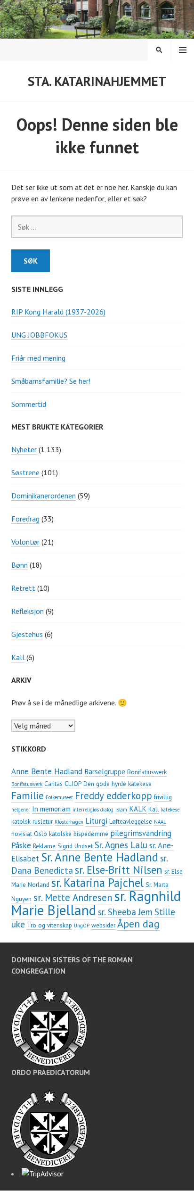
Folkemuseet (59, 797)
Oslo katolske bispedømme (71, 833)
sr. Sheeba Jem (125, 912)
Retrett (23, 588)
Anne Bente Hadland (46, 771)
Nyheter (24, 449)
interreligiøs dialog (93, 809)
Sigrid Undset (75, 846)
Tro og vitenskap (49, 925)
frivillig (163, 797)
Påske (21, 845)
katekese (170, 809)
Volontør (25, 541)
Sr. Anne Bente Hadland (99, 857)
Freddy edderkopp (113, 795)
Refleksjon (27, 611)
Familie (27, 795)
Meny (183, 50)
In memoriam (51, 808)
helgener (20, 809)
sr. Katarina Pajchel (97, 882)
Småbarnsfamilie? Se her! (50, 381)
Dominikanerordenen (43, 495)
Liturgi (96, 821)
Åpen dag (138, 923)
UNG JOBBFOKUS (39, 334)
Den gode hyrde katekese (117, 783)
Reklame (44, 846)
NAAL (160, 822)
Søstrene (25, 472)
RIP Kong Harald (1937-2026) (58, 311)
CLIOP (73, 783)
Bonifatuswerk (26, 784)
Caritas (53, 783)
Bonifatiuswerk (147, 772)
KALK (137, 808)
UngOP (81, 925)
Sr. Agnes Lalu (121, 845)
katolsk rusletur (32, 821)
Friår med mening (38, 358)
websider (103, 925)
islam (121, 809)
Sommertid (28, 404)
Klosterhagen (69, 822)
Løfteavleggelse (130, 821)
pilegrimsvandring (140, 833)
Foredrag (25, 518)
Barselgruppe (104, 771)
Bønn (19, 565)
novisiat (21, 833)
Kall (17, 657)
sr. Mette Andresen (72, 897)
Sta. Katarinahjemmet (97, 81)
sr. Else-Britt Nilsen (118, 870)
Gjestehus (27, 634)
